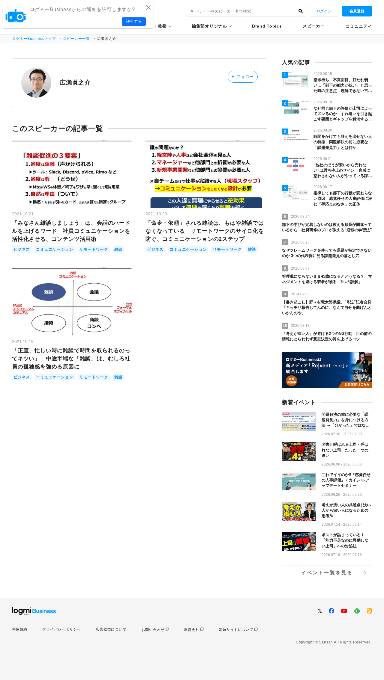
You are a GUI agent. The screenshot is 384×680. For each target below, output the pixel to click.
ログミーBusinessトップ (34, 38)
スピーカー (314, 26)
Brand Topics (267, 26)
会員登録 (357, 11)
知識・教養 (156, 26)
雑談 (118, 249)
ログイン (324, 11)
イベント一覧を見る (327, 572)
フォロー (243, 76)
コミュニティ (359, 26)
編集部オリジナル (209, 26)
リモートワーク (93, 249)
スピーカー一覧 (76, 38)
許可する (134, 21)
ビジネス (22, 249)
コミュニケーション (54, 249)
